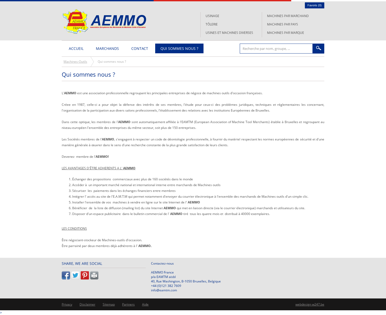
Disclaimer (87, 304)
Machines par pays (282, 24)
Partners (128, 304)
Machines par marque (285, 32)
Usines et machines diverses (229, 32)
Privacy (67, 304)
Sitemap (109, 304)
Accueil (76, 48)
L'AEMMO (104, 21)
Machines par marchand (288, 16)
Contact (139, 48)
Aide (145, 304)
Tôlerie (212, 24)
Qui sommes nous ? (179, 48)
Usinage (212, 16)
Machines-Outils (75, 61)
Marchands (107, 48)
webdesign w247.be (309, 304)
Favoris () (314, 5)
